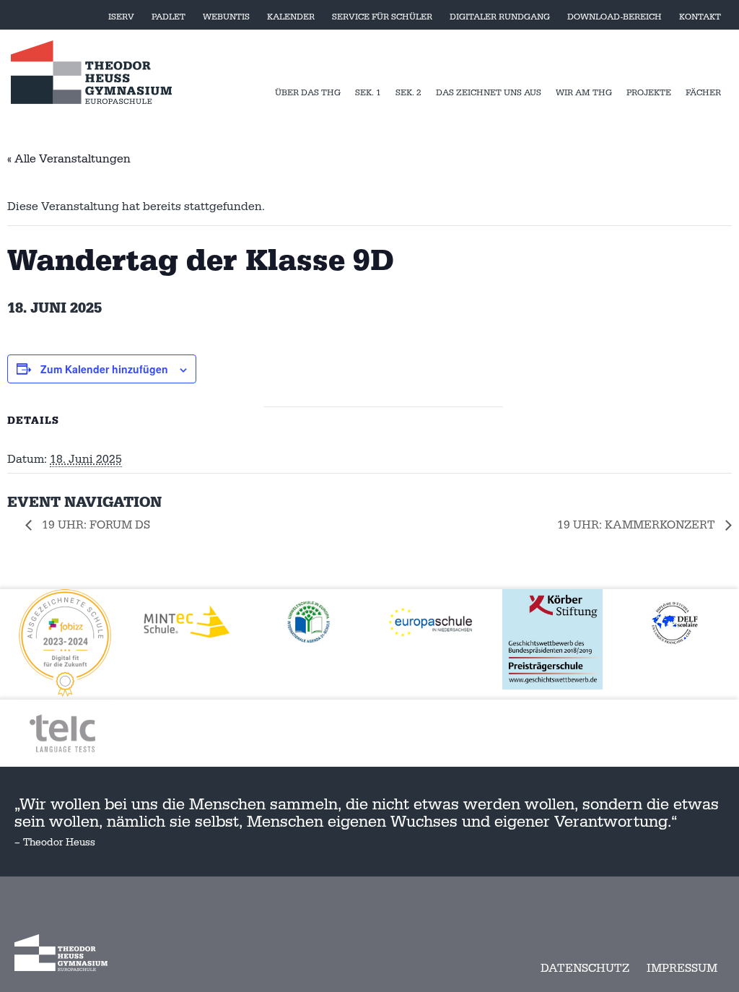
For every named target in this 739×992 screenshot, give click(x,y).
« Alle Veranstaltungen (69, 159)
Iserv (121, 17)
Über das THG (308, 92)
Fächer (703, 92)
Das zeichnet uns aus (488, 92)
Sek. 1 (368, 92)
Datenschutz (585, 968)
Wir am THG (584, 92)
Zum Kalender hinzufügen (104, 369)
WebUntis (226, 17)
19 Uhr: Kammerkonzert (637, 525)
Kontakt (700, 17)
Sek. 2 (408, 92)
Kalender (291, 17)
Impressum (682, 968)
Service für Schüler (382, 17)
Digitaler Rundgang (500, 17)
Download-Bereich (614, 17)
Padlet (168, 17)
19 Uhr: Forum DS (94, 525)
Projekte (648, 92)
